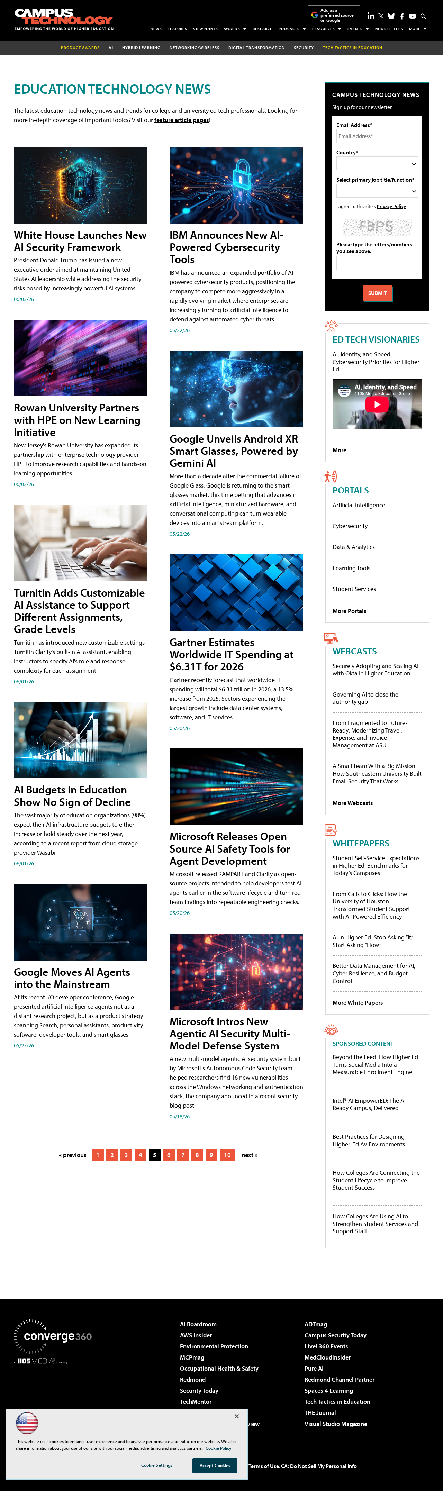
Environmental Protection (214, 1346)
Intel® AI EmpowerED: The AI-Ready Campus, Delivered (370, 1104)
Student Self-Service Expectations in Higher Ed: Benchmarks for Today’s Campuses (376, 865)
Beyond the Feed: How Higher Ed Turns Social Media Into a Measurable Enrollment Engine (375, 1064)
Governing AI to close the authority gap (365, 698)
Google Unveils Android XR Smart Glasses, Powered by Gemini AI (234, 450)
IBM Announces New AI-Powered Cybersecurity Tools (226, 247)
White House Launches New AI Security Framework (80, 241)
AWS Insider (196, 1335)
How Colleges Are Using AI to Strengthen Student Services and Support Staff (375, 1223)
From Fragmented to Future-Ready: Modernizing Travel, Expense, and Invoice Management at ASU (370, 734)
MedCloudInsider (328, 1357)
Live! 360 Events (326, 1346)
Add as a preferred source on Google (337, 15)
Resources (323, 28)
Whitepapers (361, 843)
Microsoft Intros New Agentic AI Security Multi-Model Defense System (230, 1033)
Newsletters (389, 28)
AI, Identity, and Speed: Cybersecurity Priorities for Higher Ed (376, 361)
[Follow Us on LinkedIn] (371, 15)
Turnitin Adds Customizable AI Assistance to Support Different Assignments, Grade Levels (79, 610)
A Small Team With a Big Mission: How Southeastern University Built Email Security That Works (377, 773)
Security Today (199, 1390)
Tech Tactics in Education (337, 1402)
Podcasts (289, 28)
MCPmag (192, 1357)
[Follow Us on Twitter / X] (381, 16)
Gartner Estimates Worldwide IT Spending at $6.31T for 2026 (231, 654)
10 (227, 1155)
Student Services (354, 589)
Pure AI (314, 1368)
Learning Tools (351, 568)
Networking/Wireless (194, 47)
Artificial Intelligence (359, 505)
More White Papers (358, 1003)
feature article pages (181, 120)
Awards (232, 28)
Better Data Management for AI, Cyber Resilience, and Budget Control (374, 973)
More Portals (350, 611)
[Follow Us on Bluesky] (391, 16)
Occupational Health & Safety (219, 1368)
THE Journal (320, 1413)
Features (177, 28)
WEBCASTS (355, 651)
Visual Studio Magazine (336, 1424)
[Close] (236, 1416)
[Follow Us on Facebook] (402, 16)
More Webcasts (353, 803)
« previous (73, 1155)
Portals (351, 490)
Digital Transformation (256, 47)
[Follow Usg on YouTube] (412, 16)
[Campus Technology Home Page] (64, 19)
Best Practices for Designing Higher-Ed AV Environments (369, 1140)
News (156, 28)
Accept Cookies (215, 1465)
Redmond (193, 1379)
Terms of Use (263, 1466)
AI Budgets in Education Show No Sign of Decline (72, 795)
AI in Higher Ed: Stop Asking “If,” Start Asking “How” (373, 941)
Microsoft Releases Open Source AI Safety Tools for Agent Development (230, 848)
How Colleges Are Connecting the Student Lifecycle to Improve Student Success (376, 1180)
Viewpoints (205, 28)
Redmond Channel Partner (339, 1379)
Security (304, 47)
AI (111, 47)
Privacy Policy (391, 206)
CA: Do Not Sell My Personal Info (319, 1466)
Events (355, 28)
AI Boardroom (198, 1324)
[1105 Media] (55, 1399)
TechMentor (195, 1402)
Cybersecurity (350, 526)
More (415, 28)
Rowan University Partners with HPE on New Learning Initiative (77, 419)
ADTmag (316, 1324)
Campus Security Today (336, 1335)
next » (249, 1155)
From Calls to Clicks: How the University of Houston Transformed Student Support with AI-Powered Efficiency (371, 905)
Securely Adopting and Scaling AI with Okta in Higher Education (375, 670)
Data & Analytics (354, 547)
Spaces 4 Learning (329, 1390)
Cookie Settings (156, 1465)
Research (263, 28)
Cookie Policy (219, 1448)
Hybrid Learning (141, 47)
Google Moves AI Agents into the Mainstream (72, 978)
